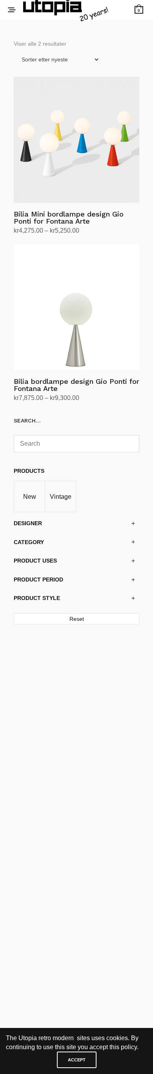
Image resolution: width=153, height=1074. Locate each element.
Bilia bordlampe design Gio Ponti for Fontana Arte (76, 385)
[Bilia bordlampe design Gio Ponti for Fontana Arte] (76, 307)
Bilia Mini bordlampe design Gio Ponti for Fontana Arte (69, 217)
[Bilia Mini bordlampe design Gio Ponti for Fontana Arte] (76, 140)
